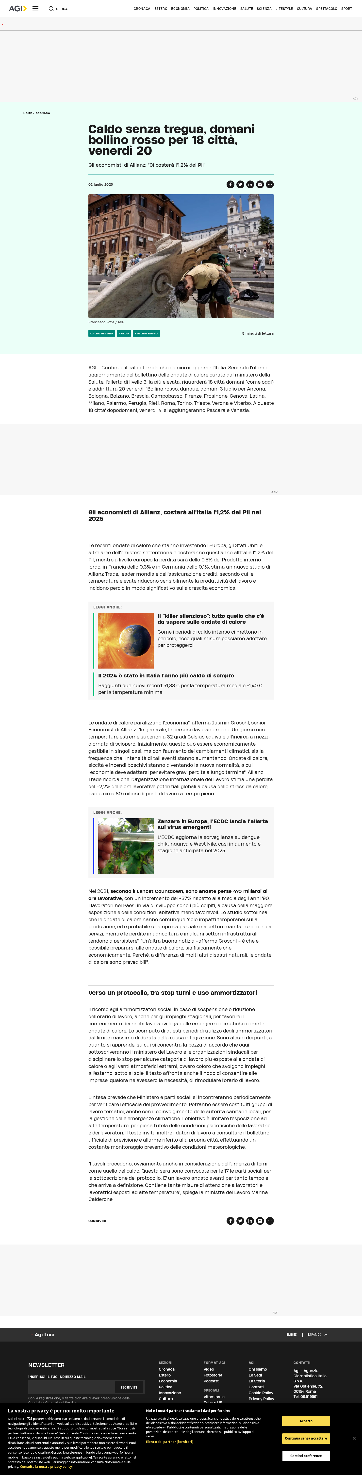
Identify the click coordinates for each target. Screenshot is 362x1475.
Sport (346, 8)
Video (209, 1369)
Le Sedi (255, 1375)
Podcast (211, 1381)
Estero (160, 8)
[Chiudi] (354, 1438)
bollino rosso (146, 333)
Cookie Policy (261, 1393)
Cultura (304, 8)
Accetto (306, 1421)
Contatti (256, 1387)
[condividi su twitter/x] (240, 184)
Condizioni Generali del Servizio (52, 1403)
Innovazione (224, 8)
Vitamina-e (214, 1396)
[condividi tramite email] (260, 184)
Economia (180, 8)
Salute (246, 8)
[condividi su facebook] (230, 184)
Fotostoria (213, 1375)
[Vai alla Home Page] (18, 9)
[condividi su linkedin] (250, 184)
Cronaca (142, 8)
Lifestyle (284, 8)
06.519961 (309, 1396)
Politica (201, 8)
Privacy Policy (261, 1398)
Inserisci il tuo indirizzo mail (57, 1376)
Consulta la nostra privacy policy (46, 1466)
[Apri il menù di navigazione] (35, 9)
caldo (124, 333)
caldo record (101, 333)
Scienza (264, 8)
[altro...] (270, 184)
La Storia (257, 1381)
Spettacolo (326, 8)
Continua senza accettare (306, 1438)
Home (27, 113)
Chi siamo (258, 1369)
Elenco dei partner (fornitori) (169, 1442)
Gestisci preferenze (306, 1456)
